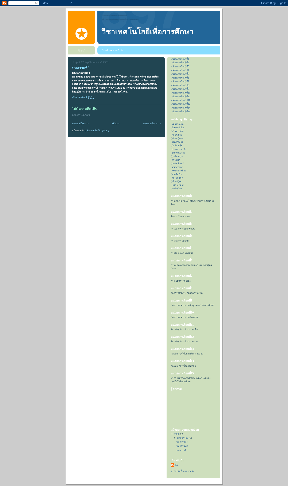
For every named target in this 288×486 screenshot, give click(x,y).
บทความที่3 (182, 441)
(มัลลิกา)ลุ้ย (176, 145)
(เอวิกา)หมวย (177, 185)
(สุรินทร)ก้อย (177, 131)
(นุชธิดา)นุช (177, 156)
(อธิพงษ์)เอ (176, 181)
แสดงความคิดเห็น (81, 115)
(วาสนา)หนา (177, 167)
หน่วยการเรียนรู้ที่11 (180, 96)
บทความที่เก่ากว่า (152, 123)
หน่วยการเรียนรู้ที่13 (180, 104)
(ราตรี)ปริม (176, 174)
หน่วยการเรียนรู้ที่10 (180, 92)
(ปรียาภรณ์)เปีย (178, 149)
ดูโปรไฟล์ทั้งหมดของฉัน (182, 471)
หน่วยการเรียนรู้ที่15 (180, 111)
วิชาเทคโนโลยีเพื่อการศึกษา (148, 31)
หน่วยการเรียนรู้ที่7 (180, 81)
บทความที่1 (182, 450)
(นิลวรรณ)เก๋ (177, 124)
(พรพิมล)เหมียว (178, 170)
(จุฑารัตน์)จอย (178, 152)
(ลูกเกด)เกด (177, 177)
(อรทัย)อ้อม (176, 188)
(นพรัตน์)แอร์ (177, 163)
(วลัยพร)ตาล (177, 138)
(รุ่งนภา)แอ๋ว (177, 142)
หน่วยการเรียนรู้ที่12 (180, 100)
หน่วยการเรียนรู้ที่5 (180, 74)
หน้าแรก (116, 123)
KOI (177, 465)
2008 (177, 434)
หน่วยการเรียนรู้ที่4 (180, 70)
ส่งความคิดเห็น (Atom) (97, 130)
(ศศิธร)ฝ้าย (176, 134)
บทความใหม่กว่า (80, 123)
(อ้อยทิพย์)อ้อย (177, 127)
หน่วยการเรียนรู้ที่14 (180, 107)
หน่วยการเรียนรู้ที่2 (180, 62)
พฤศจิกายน (183, 438)
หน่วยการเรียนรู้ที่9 (180, 89)
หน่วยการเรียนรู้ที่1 (180, 59)
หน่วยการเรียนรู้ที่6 (180, 77)
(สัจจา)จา (175, 160)
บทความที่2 (182, 446)
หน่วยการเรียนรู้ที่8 (180, 85)
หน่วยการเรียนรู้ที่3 (180, 66)
